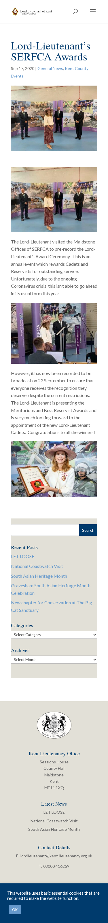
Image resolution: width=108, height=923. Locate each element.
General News (50, 68)
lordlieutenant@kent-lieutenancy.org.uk (56, 855)
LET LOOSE (22, 556)
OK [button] (15, 909)
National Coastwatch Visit (37, 566)
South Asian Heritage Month (39, 576)
